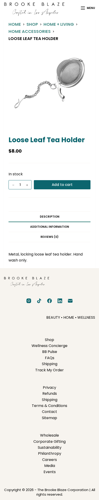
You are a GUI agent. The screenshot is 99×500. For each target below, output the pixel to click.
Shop (49, 339)
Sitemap (49, 417)
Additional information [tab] (49, 227)
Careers (49, 459)
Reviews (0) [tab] (49, 237)
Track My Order (49, 370)
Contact (49, 411)
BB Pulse (49, 351)
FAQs (49, 358)
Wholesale (49, 435)
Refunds (49, 393)
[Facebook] (49, 300)
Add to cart (62, 184)
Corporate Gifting (49, 441)
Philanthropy (49, 453)
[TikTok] (39, 300)
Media (49, 465)
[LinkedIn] (60, 300)
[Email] (70, 300)
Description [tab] (49, 217)
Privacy (49, 387)
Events (50, 471)
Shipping (49, 363)
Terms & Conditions (49, 405)
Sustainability (49, 447)
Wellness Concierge (49, 345)
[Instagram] (28, 300)
